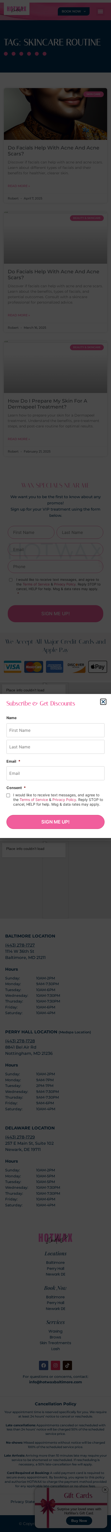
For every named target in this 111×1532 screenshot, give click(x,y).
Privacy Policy (64, 799)
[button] (103, 701)
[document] (55, 766)
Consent (16, 787)
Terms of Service (34, 799)
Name (11, 717)
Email (13, 761)
